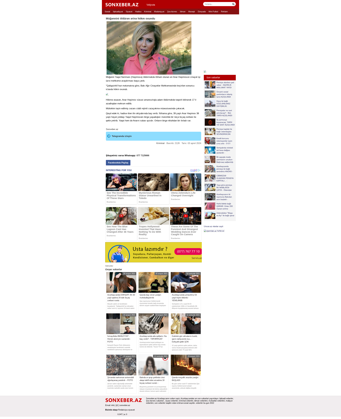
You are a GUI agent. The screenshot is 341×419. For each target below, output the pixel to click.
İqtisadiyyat (118, 11)
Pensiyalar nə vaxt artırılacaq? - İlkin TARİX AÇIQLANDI (224, 112)
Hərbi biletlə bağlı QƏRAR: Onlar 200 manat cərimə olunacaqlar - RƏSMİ (225, 206)
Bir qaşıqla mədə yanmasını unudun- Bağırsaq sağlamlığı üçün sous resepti (224, 159)
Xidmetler (109, 266)
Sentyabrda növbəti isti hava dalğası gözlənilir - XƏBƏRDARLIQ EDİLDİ (219, 150)
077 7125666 (143, 155)
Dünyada (202, 11)
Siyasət (129, 11)
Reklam (224, 11)
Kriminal (147, 11)
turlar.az (220, 231)
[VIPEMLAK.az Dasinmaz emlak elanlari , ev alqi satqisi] (210, 231)
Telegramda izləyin (122, 136)
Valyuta (151, 4)
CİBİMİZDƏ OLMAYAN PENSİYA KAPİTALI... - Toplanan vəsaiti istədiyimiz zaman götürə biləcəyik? (219, 178)
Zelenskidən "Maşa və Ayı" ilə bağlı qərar (225, 214)
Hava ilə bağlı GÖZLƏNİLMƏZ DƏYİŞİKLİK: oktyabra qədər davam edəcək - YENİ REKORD (218, 103)
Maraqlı (191, 11)
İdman (182, 11)
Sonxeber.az (112, 129)
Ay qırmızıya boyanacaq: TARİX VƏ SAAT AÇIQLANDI (225, 122)
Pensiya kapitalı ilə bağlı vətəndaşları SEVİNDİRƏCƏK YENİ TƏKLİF (224, 131)
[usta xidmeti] (155, 252)
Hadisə (138, 11)
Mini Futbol (213, 11)
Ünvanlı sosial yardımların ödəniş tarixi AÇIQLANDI (224, 94)
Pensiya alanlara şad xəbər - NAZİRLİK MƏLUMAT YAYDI (225, 84)
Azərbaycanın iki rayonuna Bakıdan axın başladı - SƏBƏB (224, 196)
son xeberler (160, 403)
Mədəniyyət (159, 11)
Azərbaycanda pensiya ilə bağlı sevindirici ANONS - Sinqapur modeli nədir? (219, 168)
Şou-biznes (172, 11)
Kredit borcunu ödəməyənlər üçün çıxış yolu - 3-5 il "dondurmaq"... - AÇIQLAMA (218, 140)
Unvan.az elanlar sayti (213, 226)
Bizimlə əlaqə (111, 410)
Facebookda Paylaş (118, 162)
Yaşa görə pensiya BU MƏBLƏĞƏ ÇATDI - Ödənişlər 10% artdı (224, 187)
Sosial (107, 11)
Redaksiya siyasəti (126, 410)
